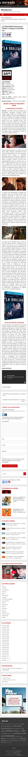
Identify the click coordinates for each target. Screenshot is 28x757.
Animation (4, 588)
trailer (2, 742)
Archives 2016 (5, 643)
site (11, 740)
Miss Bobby (5, 681)
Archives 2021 (5, 634)
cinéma (9, 731)
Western (4, 617)
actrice (12, 724)
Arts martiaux (5, 590)
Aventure (4, 591)
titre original (23, 740)
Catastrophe (5, 595)
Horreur (4, 610)
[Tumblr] (10, 35)
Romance (4, 612)
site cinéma (15, 740)
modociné (17, 733)
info (12, 733)
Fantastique (5, 604)
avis (15, 726)
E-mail (3, 445)
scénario (7, 740)
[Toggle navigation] (2, 14)
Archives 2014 (5, 647)
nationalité (17, 736)
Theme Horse (16, 753)
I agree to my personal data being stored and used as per (13, 412)
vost (7, 742)
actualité (22, 724)
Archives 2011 (5, 653)
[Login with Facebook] (3, 415)
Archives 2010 (5, 654)
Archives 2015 (5, 645)
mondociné (9, 736)
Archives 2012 (5, 651)
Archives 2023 (5, 631)
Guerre (3, 606)
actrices (15, 724)
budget (22, 728)
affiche (2, 726)
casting (3, 731)
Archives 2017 (5, 642)
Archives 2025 (5, 627)
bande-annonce (6, 728)
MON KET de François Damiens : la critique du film (14, 394)
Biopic (3, 593)
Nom (3, 439)
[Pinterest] (7, 35)
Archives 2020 (5, 636)
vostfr (10, 742)
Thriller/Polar (5, 615)
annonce (7, 726)
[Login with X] (6, 415)
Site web (4, 451)
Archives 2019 (5, 638)
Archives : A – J (6, 656)
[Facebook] (3, 35)
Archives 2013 (5, 649)
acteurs (8, 724)
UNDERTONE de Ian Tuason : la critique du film (14, 701)
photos (3, 738)
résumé (3, 740)
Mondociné (6, 10)
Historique (4, 608)
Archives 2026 (5, 625)
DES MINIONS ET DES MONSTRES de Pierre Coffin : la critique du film (19, 505)
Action (3, 586)
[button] (10, 712)
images (9, 733)
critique (15, 731)
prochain (7, 738)
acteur (5, 724)
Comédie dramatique (7, 599)
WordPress (19, 754)
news (21, 736)
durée (20, 731)
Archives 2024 (5, 629)
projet (18, 738)
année (12, 726)
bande (20, 726)
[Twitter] (5, 35)
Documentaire (5, 601)
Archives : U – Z (6, 660)
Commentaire (5, 421)
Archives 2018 (5, 640)
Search (24, 473)
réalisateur (23, 738)
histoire (5, 733)
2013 (2, 724)
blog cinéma (17, 728)
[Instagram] (9, 482)
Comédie (4, 597)
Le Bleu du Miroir (6, 678)
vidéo (5, 742)
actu (19, 724)
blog (13, 728)
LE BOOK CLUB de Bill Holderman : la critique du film (13, 400)
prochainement (13, 738)
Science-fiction (5, 613)
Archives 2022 (5, 632)
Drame (3, 602)
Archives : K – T (6, 658)
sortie (19, 740)
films (2, 733)
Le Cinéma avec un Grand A (9, 679)
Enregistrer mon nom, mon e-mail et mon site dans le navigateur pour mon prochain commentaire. (13, 460)
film (23, 731)
